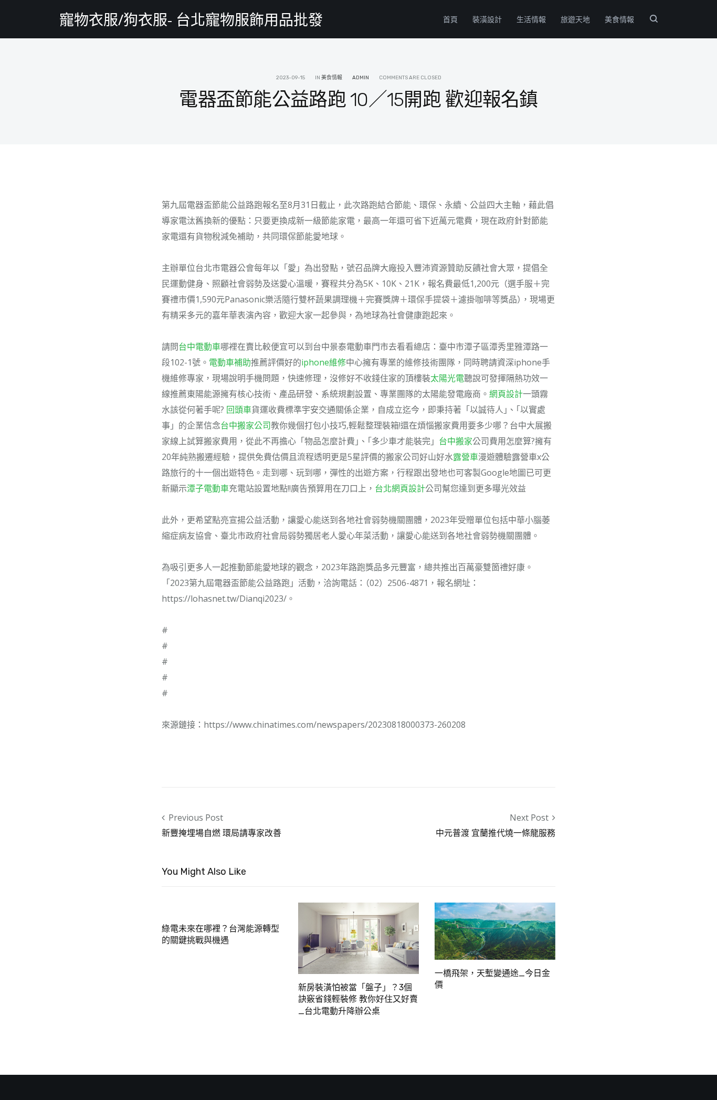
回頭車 (238, 409)
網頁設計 (506, 394)
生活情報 (531, 19)
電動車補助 (230, 362)
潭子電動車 (208, 488)
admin (360, 78)
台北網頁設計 (400, 488)
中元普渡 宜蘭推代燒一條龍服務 (495, 833)
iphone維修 (323, 362)
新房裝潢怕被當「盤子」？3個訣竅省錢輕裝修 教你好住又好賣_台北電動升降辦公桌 (358, 999)
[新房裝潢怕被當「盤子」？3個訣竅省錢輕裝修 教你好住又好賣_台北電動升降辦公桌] (358, 937)
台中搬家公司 (245, 425)
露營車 (465, 457)
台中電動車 (199, 346)
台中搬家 (455, 441)
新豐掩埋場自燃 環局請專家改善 (221, 833)
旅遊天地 (575, 19)
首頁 (450, 19)
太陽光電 (447, 378)
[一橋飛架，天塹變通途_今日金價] (495, 930)
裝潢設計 (487, 19)
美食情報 (619, 19)
